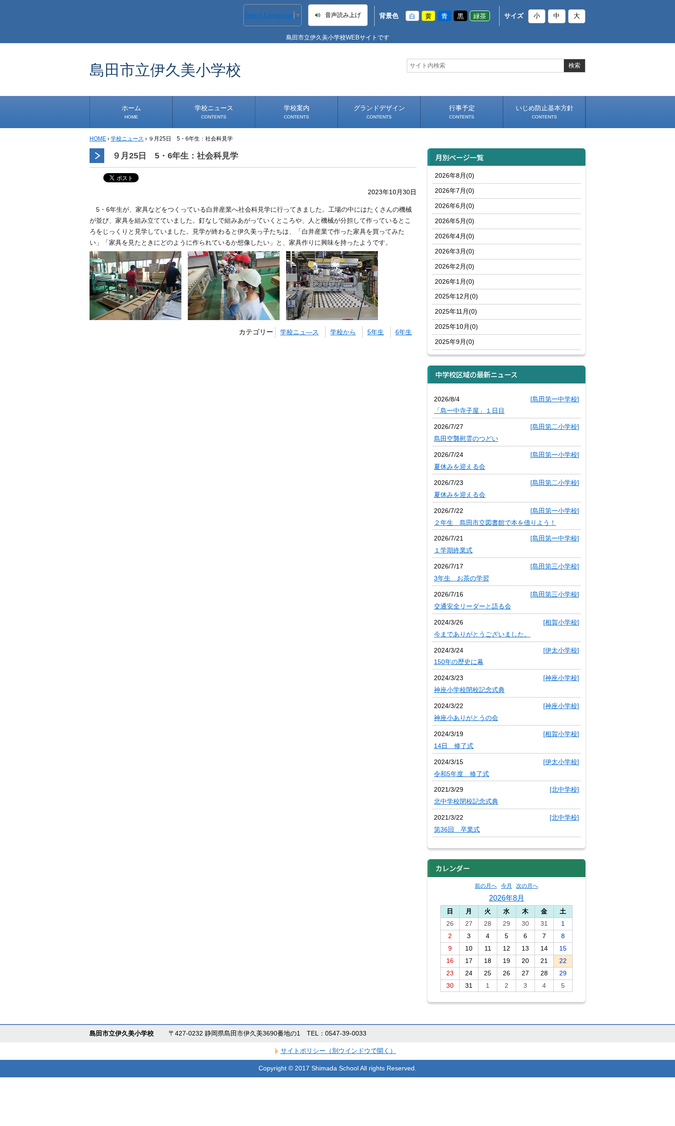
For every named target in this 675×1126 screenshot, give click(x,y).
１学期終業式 (453, 550)
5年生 (375, 332)
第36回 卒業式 (457, 829)
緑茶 (479, 15)
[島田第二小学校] (554, 426)
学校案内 (296, 111)
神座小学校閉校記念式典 (469, 689)
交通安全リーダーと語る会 (472, 606)
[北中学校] (564, 789)
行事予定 (462, 111)
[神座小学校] (561, 677)
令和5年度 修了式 (461, 773)
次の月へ (527, 886)
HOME (98, 138)
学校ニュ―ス (299, 332)
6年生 (403, 332)
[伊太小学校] (561, 650)
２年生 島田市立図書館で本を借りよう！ (495, 522)
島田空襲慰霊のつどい (466, 438)
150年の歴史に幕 (459, 661)
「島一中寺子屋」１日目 (469, 410)
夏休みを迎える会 (459, 466)
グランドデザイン (379, 111)
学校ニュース (214, 111)
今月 (506, 886)
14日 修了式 (453, 745)
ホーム (131, 111)
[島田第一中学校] (554, 399)
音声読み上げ (343, 15)
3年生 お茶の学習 (461, 578)
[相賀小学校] (561, 622)
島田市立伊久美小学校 (165, 69)
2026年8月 (506, 898)
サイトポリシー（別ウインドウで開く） (338, 1050)
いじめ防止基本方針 (545, 111)
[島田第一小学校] (554, 454)
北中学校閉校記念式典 (466, 801)
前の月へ (486, 886)
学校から (343, 332)
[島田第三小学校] (554, 566)
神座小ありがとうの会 (466, 717)
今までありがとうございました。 (482, 634)
